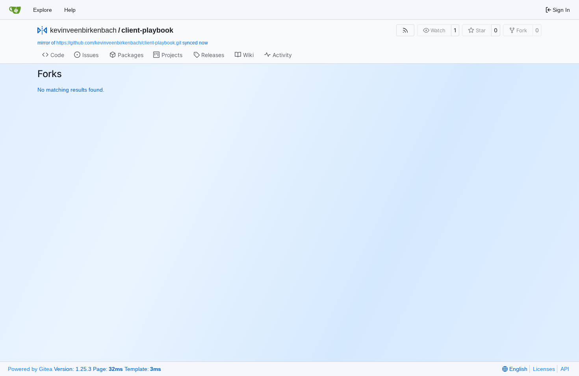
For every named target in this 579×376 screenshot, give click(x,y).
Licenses (544, 369)
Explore (42, 10)
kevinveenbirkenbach (83, 30)
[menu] (514, 369)
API (564, 369)
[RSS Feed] (405, 30)
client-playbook (147, 30)
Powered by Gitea (30, 369)
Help (70, 10)
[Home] (15, 10)
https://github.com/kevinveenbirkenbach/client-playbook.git (118, 43)
